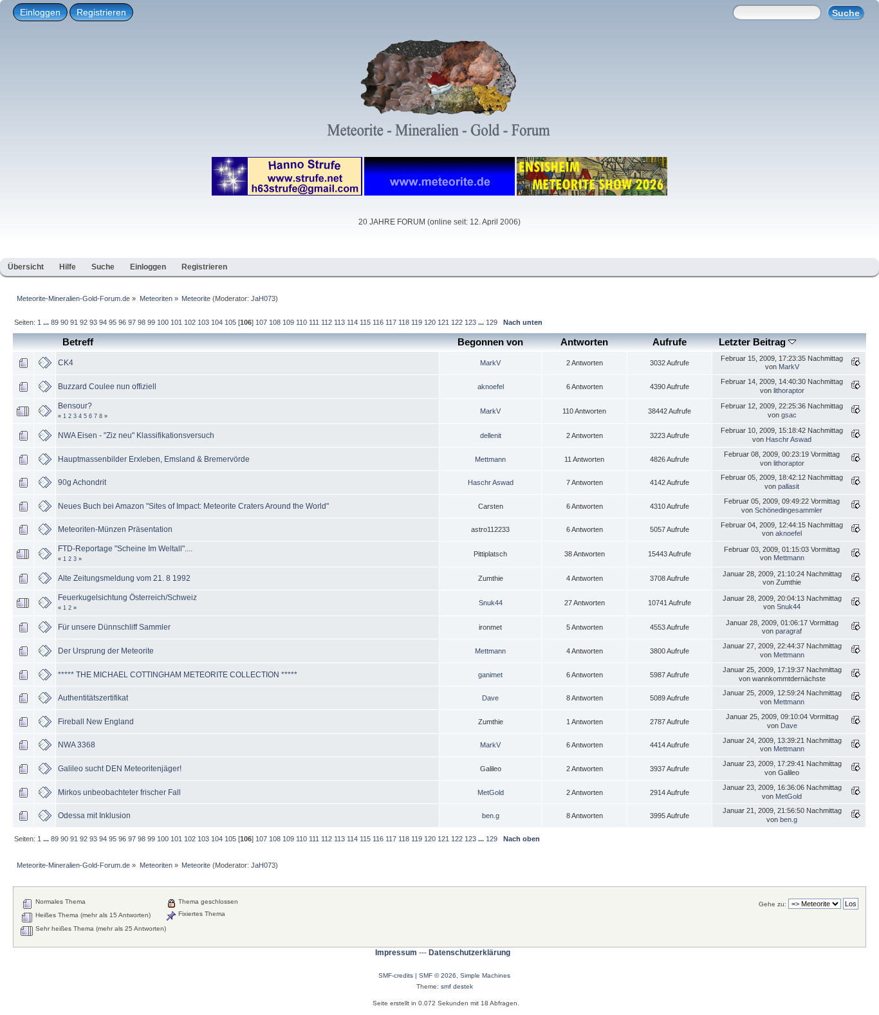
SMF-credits (395, 975)
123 (470, 322)
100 (163, 322)
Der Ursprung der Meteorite (106, 650)
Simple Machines (485, 975)
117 (390, 322)
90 (64, 322)
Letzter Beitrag (753, 341)
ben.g (490, 815)
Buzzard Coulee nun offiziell (107, 386)
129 (491, 322)
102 (190, 322)
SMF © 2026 (437, 975)
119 (416, 322)
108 (275, 322)
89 (55, 322)
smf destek (457, 986)
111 (314, 322)
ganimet (490, 675)
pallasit (788, 486)
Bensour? (75, 405)
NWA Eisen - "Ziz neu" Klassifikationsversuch (136, 435)
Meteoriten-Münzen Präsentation (115, 529)
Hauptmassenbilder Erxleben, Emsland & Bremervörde (154, 459)
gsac (789, 415)
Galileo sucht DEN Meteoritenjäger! (119, 768)
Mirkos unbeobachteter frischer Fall (119, 792)
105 (230, 322)
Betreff (77, 341)
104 (217, 322)
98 (141, 322)
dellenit (490, 435)
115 (365, 322)
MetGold (490, 792)
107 (261, 322)
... (47, 322)
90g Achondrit (82, 482)
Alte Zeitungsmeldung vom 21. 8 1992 (124, 578)
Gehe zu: (772, 904)
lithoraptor (788, 390)
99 (151, 322)
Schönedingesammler (788, 510)
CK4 (65, 362)
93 (93, 322)
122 (457, 322)
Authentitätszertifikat (93, 697)
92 (84, 322)
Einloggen (40, 12)
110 (301, 322)
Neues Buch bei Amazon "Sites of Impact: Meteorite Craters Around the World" (193, 506)
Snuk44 (491, 603)
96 (122, 322)
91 (74, 322)
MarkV (490, 363)
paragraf (788, 631)
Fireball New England (96, 721)
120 (430, 322)
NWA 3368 (76, 744)
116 (378, 322)
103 (203, 322)
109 (288, 322)
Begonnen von (490, 341)
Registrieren (101, 12)
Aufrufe (669, 341)
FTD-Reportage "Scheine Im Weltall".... (125, 548)
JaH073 (263, 298)
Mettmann (490, 459)
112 (326, 322)
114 (352, 322)
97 (132, 322)
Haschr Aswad (788, 439)
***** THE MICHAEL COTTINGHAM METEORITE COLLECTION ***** (177, 674)
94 (103, 322)
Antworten (584, 341)
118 (403, 322)
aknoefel (490, 386)
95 (112, 322)
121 (443, 322)
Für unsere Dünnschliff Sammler (114, 627)
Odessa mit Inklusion (94, 815)
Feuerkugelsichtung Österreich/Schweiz (127, 597)
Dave (490, 698)
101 (176, 322)
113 (339, 322)
